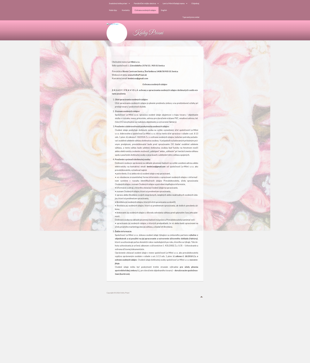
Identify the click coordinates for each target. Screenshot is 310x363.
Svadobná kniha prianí (118, 3)
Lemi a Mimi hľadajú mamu (174, 3)
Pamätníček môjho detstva (145, 3)
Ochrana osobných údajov (145, 10)
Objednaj (195, 3)
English (164, 10)
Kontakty (126, 10)
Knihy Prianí (148, 33)
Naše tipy (113, 10)
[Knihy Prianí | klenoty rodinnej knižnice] (117, 33)
